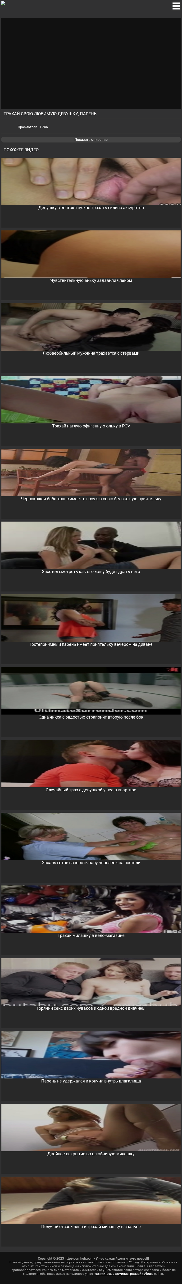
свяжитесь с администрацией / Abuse (124, 1273)
